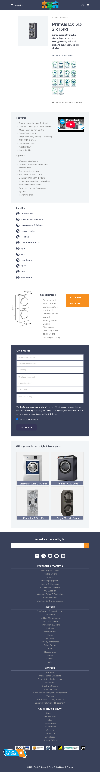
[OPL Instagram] (63, 557)
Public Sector (50, 645)
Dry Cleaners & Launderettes (50, 611)
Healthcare (50, 628)
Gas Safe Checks (50, 686)
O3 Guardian (50, 590)
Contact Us (50, 733)
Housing (50, 638)
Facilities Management (50, 618)
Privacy (70, 767)
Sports (50, 655)
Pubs (50, 648)
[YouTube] (50, 557)
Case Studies (50, 726)
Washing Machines (50, 570)
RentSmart (50, 672)
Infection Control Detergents (50, 601)
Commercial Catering (50, 587)
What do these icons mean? (68, 102)
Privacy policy (72, 407)
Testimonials (50, 723)
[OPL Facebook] (37, 557)
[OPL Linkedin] (56, 557)
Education (50, 614)
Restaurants (50, 652)
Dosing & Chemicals (50, 584)
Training (50, 696)
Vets (50, 662)
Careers (50, 730)
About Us (50, 713)
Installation (50, 682)
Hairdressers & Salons (50, 624)
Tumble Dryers (50, 573)
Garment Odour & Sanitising (50, 594)
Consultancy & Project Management (50, 692)
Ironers (50, 577)
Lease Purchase (50, 689)
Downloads (50, 737)
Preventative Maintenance (50, 679)
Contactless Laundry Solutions (50, 699)
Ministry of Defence (50, 641)
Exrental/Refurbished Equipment (50, 702)
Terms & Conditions (56, 767)
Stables (50, 658)
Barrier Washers (50, 597)
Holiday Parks (50, 631)
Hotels (50, 635)
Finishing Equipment (50, 580)
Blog (50, 720)
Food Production (50, 621)
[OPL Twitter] (43, 557)
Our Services (50, 716)
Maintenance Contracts (50, 675)
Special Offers (50, 740)
